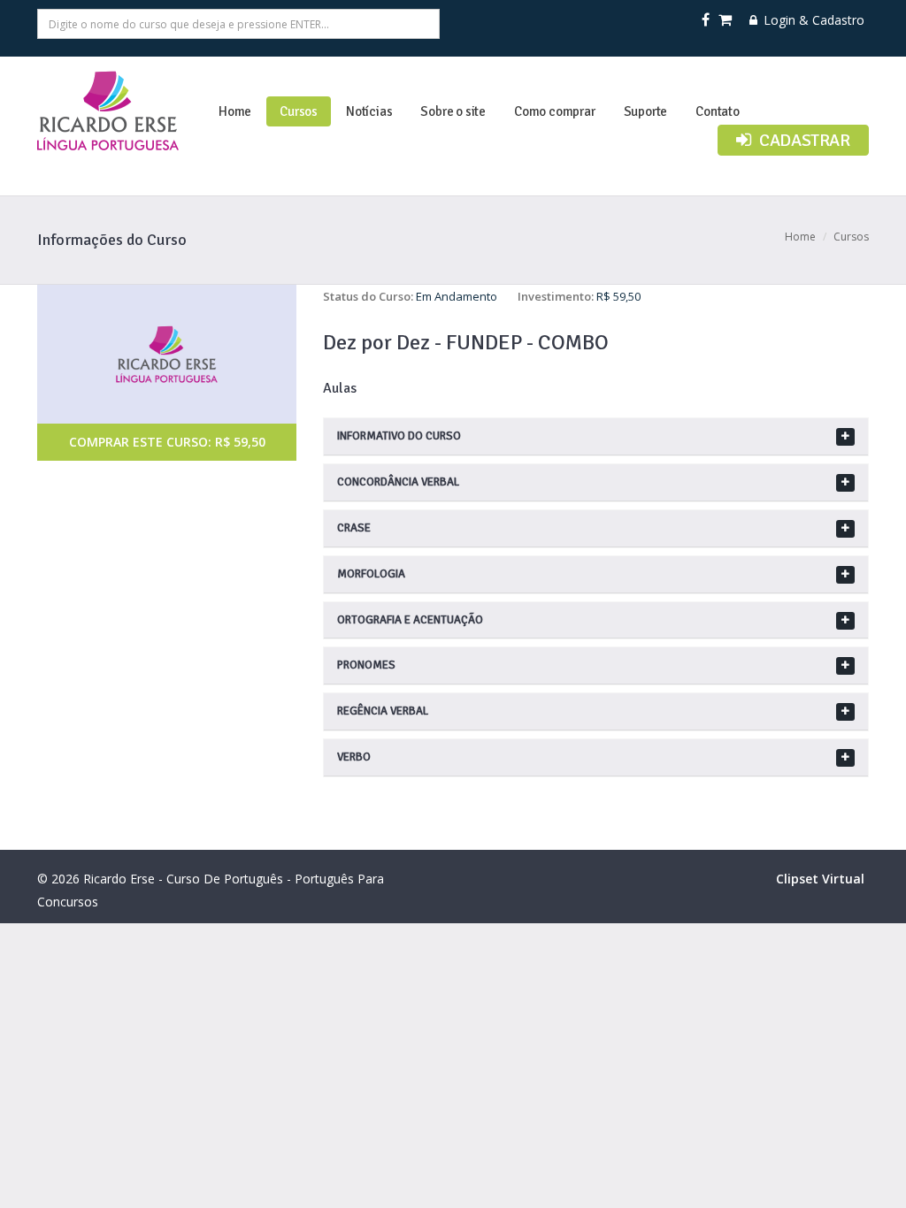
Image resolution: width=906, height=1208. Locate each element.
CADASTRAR (803, 140)
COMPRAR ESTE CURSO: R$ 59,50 (167, 441)
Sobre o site (453, 111)
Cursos (299, 111)
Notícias (369, 111)
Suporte (646, 111)
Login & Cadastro (812, 19)
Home (235, 111)
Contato (717, 111)
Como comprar (554, 111)
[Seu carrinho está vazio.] (726, 19)
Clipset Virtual (820, 878)
